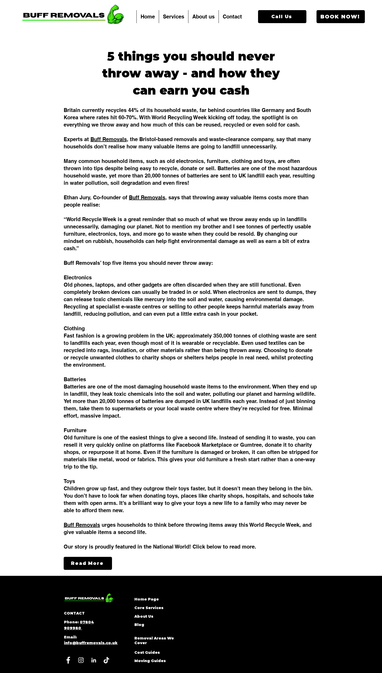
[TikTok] (106, 660)
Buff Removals (108, 139)
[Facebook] (68, 660)
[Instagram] (81, 660)
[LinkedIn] (94, 660)
